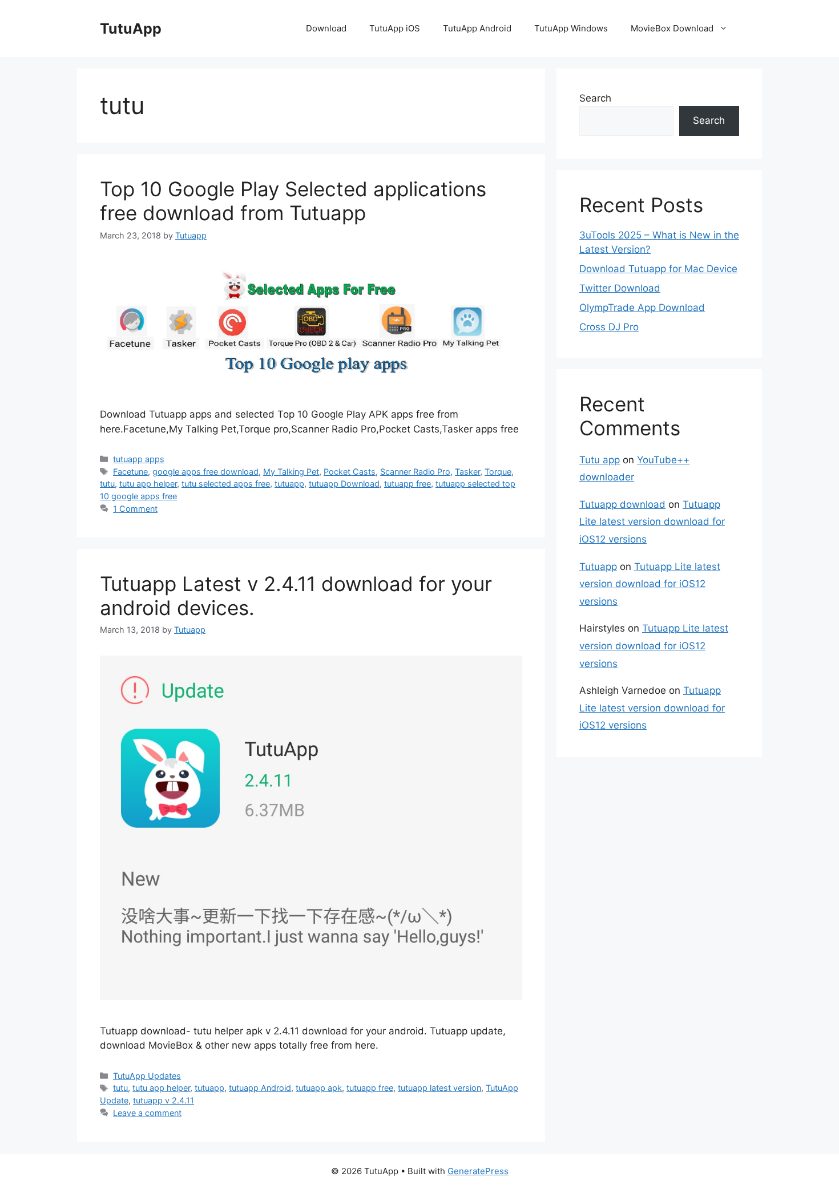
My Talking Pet (291, 471)
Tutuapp (598, 566)
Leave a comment (147, 1113)
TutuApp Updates (147, 1076)
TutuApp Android (477, 28)
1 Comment (135, 508)
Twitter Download (619, 288)
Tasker (467, 471)
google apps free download (205, 471)
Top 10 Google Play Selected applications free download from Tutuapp (293, 201)
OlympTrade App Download (642, 307)
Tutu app (599, 460)
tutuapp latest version (439, 1088)
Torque (498, 471)
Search (595, 98)
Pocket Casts (350, 471)
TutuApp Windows (571, 28)
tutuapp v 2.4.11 (163, 1100)
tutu (107, 483)
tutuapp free (407, 483)
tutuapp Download (344, 483)
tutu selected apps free (225, 483)
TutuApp (131, 28)
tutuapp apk (319, 1088)
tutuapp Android (260, 1088)
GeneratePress (478, 1171)
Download (326, 28)
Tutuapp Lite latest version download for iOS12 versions (652, 522)
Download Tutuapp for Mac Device (658, 268)
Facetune (130, 471)
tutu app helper (148, 483)
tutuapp (289, 483)
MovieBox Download (672, 28)
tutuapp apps (138, 459)
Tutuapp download (622, 504)
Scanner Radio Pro (415, 471)
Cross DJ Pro (609, 327)
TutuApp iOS (394, 28)
